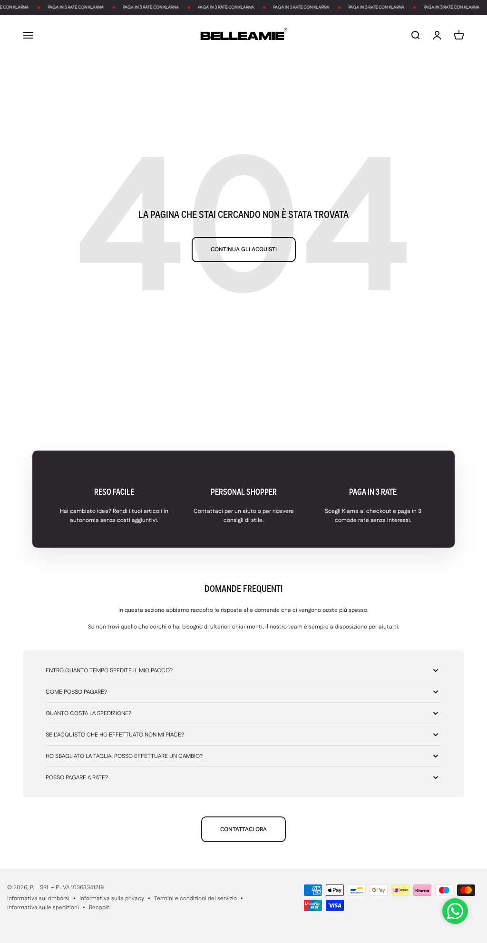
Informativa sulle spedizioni (43, 908)
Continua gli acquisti (244, 250)
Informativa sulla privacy (111, 898)
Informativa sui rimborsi (38, 898)
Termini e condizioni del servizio (195, 898)
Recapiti (100, 908)
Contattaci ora (243, 829)
